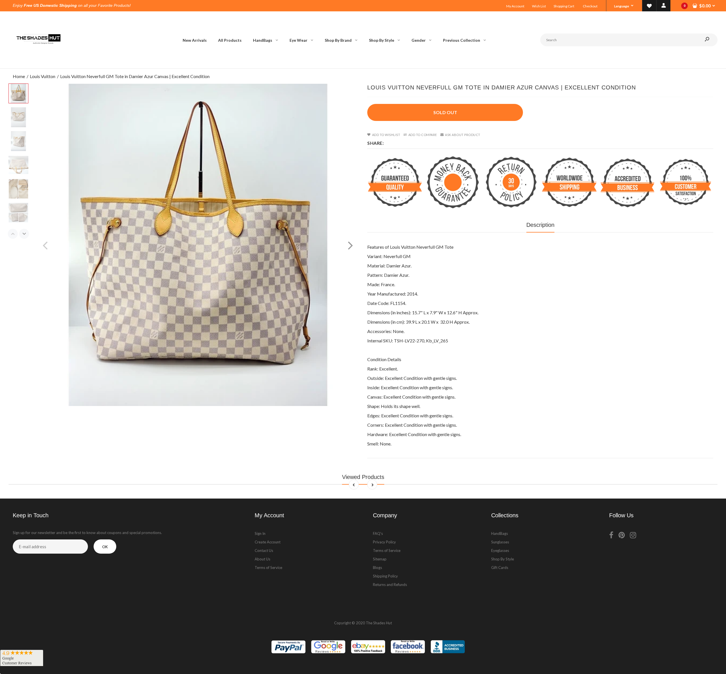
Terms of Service (268, 567)
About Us (262, 559)
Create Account (267, 542)
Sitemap (380, 559)
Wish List (539, 6)
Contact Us (264, 550)
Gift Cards (499, 567)
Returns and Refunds (390, 584)
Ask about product (462, 135)
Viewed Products (363, 477)
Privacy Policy (384, 542)
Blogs (377, 567)
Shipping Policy (385, 576)
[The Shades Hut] (38, 62)
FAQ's (378, 533)
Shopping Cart (564, 6)
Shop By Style (502, 559)
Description (540, 225)
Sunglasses (500, 542)
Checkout (590, 6)
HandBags (499, 533)
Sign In (260, 533)
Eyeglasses (500, 550)
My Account (515, 6)
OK (105, 547)
